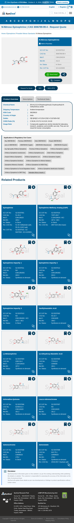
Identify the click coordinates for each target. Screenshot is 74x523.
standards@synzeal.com (10, 7)
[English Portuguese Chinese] (52, 7)
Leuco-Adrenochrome (48, 399)
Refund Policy (50, 518)
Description (27, 99)
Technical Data (43, 99)
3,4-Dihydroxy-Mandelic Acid (50, 354)
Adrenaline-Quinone (11, 399)
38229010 (33, 112)
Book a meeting (62, 2)
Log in (68, 7)
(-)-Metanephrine (10, 354)
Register (63, 7)
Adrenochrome (9, 445)
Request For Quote (26, 88)
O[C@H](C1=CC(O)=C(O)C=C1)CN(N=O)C (45, 118)
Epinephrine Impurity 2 (48, 263)
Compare (57, 80)
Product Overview (10, 99)
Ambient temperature (37, 109)
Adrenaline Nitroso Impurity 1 (37, 172)
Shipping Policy (50, 520)
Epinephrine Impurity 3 (12, 308)
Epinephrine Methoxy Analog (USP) (53, 208)
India (31, 115)
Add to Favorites (46, 43)
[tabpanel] (37, 2)
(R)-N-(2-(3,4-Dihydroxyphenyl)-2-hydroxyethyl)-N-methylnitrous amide (47, 106)
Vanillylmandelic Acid (47, 308)
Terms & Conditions (37, 518)
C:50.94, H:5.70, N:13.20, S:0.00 (41, 121)
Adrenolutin (44, 445)
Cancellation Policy (63, 518)
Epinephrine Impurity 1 (12, 263)
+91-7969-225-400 (24, 7)
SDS (40, 88)
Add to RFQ (51, 88)
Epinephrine (8, 208)
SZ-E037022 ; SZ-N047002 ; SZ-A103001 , (23, 231)
